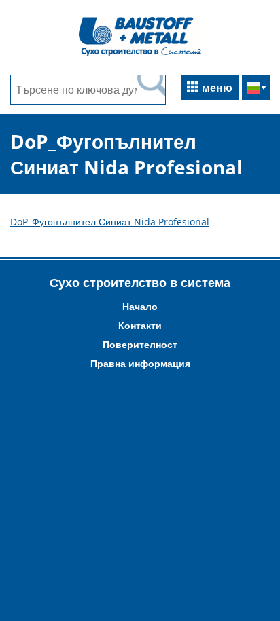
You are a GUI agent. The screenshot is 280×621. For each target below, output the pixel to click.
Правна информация (140, 363)
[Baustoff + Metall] (140, 54)
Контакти (140, 325)
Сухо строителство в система (140, 282)
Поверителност (140, 344)
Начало (140, 306)
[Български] (255, 88)
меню (217, 87)
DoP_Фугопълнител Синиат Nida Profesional (109, 221)
